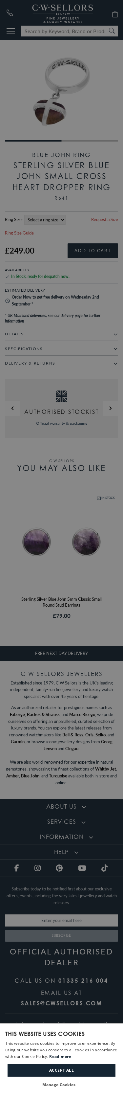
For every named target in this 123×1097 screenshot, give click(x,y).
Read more (60, 1056)
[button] (61, 1085)
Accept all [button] (61, 1070)
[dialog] (61, 1060)
